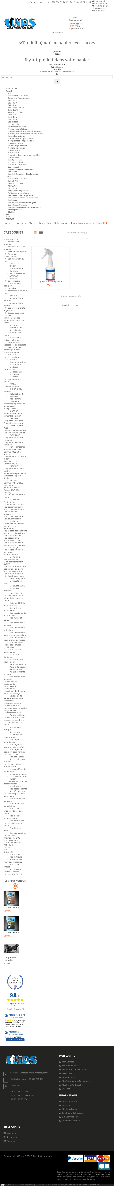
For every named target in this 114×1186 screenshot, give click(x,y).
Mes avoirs (67, 1073)
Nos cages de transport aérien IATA (24, 131)
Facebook (11, 1133)
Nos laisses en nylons (14, 543)
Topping (7, 492)
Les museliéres (10, 686)
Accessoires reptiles (17, 251)
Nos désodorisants (18, 789)
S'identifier (99, 10)
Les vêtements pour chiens (13, 660)
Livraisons (66, 1105)
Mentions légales (70, 1109)
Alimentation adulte (13, 413)
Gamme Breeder (11, 387)
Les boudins (9, 689)
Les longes (14, 547)
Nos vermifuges (15, 143)
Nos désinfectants (18, 791)
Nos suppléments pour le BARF (15, 614)
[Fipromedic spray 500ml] (50, 265)
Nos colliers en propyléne (11, 513)
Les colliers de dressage (15, 691)
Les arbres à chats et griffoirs (20, 195)
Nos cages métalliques (18, 129)
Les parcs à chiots (18, 774)
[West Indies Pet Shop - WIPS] (20, 23)
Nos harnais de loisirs (14, 574)
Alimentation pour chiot (15, 473)
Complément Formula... (10, 958)
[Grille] (35, 233)
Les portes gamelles (13, 703)
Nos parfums (14, 150)
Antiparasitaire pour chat (18, 190)
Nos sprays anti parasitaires (14, 804)
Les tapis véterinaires (11, 368)
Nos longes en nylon (13, 550)
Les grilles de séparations (13, 736)
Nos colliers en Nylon (14, 509)
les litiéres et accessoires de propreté (15, 343)
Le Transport (14, 281)
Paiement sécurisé (71, 1121)
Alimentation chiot (12, 416)
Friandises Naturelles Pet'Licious (13, 646)
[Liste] (41, 233)
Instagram (12, 1137)
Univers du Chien (11, 352)
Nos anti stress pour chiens (13, 609)
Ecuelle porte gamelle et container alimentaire (13, 698)
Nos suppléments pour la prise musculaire (15, 634)
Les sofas (14, 377)
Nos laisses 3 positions (14, 533)
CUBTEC (28, 1156)
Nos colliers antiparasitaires (21, 138)
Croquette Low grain (13, 423)
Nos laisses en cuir (12, 535)
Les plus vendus (15, 880)
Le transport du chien (17, 126)
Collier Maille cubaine (14, 504)
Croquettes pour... (12, 907)
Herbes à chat (16, 328)
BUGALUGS (9, 852)
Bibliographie (16, 669)
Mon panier (99, 8)
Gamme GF (9, 485)
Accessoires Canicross (12, 656)
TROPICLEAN (9, 835)
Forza (12, 264)
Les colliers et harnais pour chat (12, 348)
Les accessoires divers (14, 720)
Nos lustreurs (14, 153)
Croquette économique (19, 98)
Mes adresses (68, 1077)
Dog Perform (15, 399)
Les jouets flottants (17, 164)
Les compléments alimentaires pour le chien (14, 598)
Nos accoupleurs (11, 538)
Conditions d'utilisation (73, 1113)
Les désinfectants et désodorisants (23, 174)
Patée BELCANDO (12, 488)
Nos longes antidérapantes (11, 553)
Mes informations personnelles (76, 1081)
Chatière (11, 212)
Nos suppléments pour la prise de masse (15, 638)
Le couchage (14, 357)
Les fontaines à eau (13, 713)
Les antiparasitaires (16, 136)
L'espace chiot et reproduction (14, 765)
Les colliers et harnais (17, 205)
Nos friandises (16, 330)
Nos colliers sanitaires (14, 516)
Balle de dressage (12, 693)
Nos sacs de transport (12, 284)
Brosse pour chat (15, 209)
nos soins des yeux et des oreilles (13, 860)
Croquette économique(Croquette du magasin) (14, 403)
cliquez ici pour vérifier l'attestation (82, 1185)
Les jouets (12, 200)
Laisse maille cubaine (14, 524)
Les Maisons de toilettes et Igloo (22, 202)
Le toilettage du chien (17, 145)
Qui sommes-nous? (71, 1117)
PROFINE (12, 115)
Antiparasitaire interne (18, 193)
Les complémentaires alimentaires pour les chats (14, 319)
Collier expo (9, 502)
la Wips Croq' (10, 409)
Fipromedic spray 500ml (50, 281)
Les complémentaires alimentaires (23, 197)
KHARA (7, 847)
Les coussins (15, 364)
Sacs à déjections (18, 664)
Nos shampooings (16, 148)
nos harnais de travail (14, 569)
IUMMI (13, 266)
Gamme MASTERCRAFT (14, 483)
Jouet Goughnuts (17, 578)
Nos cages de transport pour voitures (25, 134)
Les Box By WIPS (15, 874)
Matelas (13, 359)
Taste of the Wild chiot (14, 433)
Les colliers (13, 119)
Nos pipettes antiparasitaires (21, 141)
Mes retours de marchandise (75, 1069)
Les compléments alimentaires (21, 169)
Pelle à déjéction (18, 667)
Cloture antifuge (17, 715)
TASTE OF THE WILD (17, 107)
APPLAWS (12, 100)
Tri (35, 238)
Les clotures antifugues (14, 718)
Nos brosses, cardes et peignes (12, 870)
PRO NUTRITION (15, 112)
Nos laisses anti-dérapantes (11, 527)
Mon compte (67, 1055)
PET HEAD (8, 845)
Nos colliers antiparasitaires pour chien (13, 811)
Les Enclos (12, 171)
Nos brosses (13, 157)
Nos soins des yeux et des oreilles (24, 155)
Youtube (11, 1141)
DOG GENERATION (12, 843)
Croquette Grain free (13, 421)
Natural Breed (16, 269)
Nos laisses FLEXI (12, 540)
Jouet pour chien (15, 160)
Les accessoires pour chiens (13, 650)
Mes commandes (70, 1066)
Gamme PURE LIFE (12, 449)
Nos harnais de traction (15, 566)
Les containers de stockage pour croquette (15, 707)
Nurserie (14, 779)
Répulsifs (14, 295)
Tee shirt (12, 355)
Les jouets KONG (15, 162)
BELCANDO (14, 480)
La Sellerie (12, 117)
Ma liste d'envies (102, 6)
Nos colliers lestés (12, 519)
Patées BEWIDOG (12, 490)
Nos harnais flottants (13, 571)
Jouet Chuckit (16, 593)
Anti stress (14, 325)
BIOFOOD (12, 103)
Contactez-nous (69, 1101)
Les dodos (14, 374)
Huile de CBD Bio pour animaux (14, 604)
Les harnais (13, 124)
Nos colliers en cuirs (13, 507)
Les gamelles (10, 710)
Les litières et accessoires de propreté (24, 207)
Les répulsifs (15, 786)
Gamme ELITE (10, 461)
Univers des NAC (11, 239)
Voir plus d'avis (15, 1040)
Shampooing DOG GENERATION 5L (12, 839)
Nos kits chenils (17, 757)
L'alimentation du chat (17, 178)
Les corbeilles (16, 372)
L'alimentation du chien (18, 95)
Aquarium (12, 254)
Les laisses (13, 122)
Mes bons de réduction (73, 1085)
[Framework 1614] (21, 1059)
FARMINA (12, 105)
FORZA (13, 384)
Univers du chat (11, 256)
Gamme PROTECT (12, 464)
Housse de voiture (18, 362)
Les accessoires (14, 167)
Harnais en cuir (11, 559)
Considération (100, 3)
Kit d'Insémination (18, 776)
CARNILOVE (13, 110)
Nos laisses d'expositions (15, 531)
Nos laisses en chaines (14, 545)
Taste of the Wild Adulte (15, 430)
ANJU (6, 850)
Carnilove (14, 271)
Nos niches (15, 732)
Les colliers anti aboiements (11, 682)
